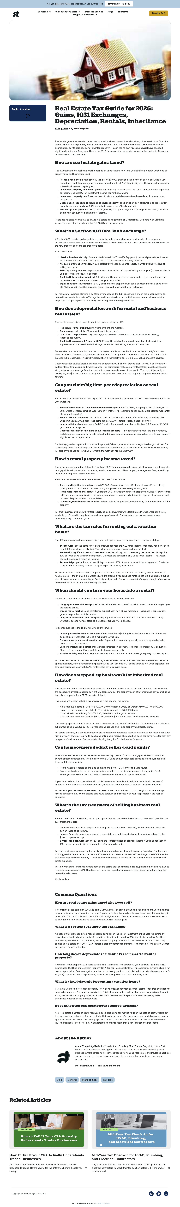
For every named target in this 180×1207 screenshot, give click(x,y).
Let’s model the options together (149, 870)
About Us (123, 12)
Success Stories (94, 12)
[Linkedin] (151, 1193)
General (72, 1079)
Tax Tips (108, 1079)
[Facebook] (158, 1193)
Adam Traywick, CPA (86, 1046)
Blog (59, 1079)
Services (43, 12)
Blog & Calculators (83, 14)
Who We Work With (66, 12)
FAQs (110, 12)
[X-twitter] (166, 1193)
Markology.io (104, 1203)
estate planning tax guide (103, 739)
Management (89, 1079)
